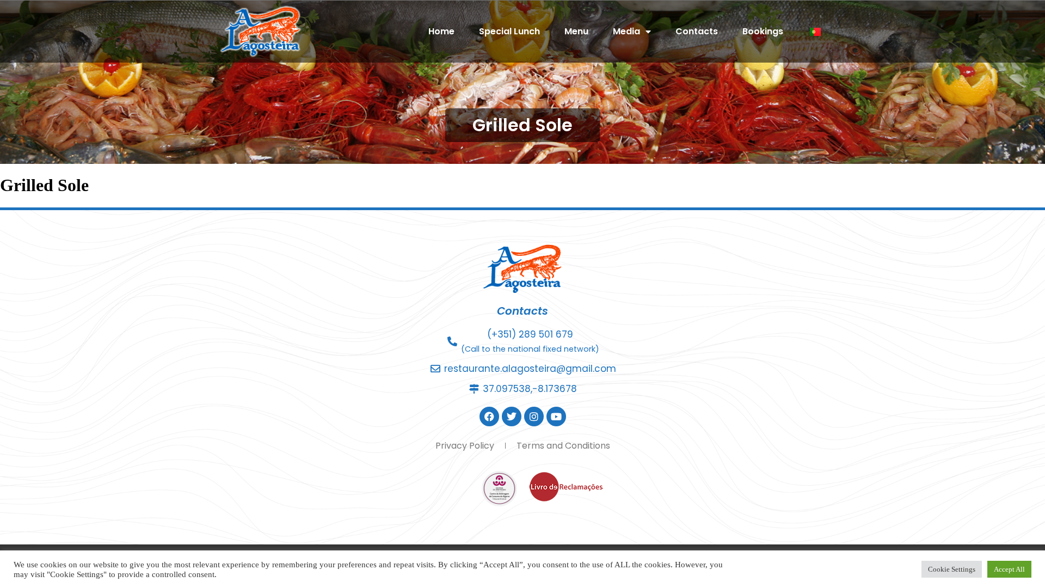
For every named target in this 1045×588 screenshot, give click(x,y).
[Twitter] (511, 416)
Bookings (762, 31)
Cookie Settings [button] (951, 569)
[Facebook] (489, 416)
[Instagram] (534, 416)
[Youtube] (556, 416)
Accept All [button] (1009, 569)
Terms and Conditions (563, 445)
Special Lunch (509, 31)
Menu (576, 31)
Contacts (696, 31)
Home (441, 31)
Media (626, 31)
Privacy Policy (464, 445)
